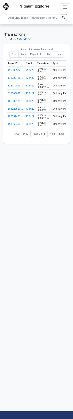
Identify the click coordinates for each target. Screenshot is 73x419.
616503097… (15, 93)
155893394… (15, 70)
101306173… (15, 101)
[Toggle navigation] (65, 7)
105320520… (15, 108)
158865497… (15, 124)
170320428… (15, 77)
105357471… (15, 116)
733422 (26, 38)
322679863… (15, 85)
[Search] (63, 17)
